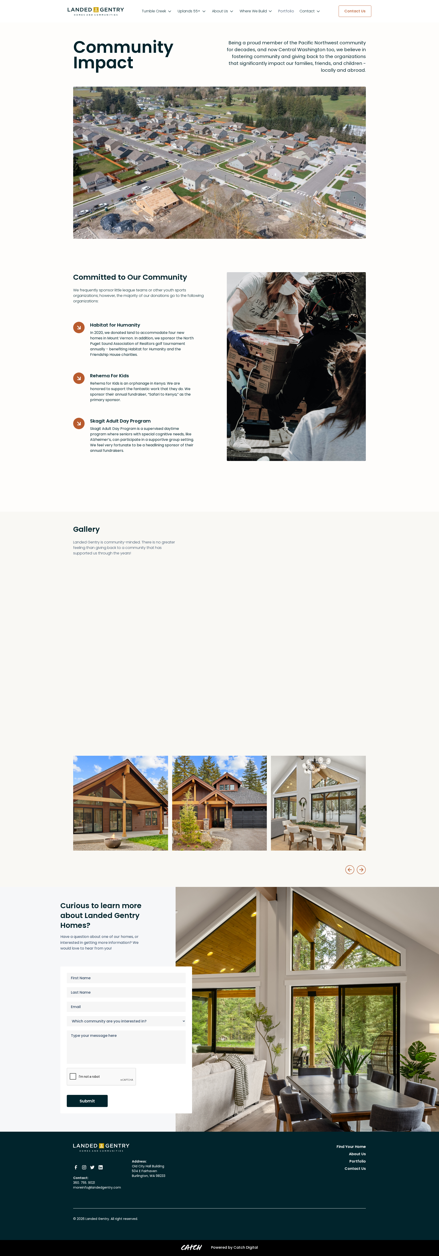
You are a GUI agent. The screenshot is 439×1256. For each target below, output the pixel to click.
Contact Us (355, 1168)
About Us (357, 1154)
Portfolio (286, 11)
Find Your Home (351, 1146)
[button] (157, 11)
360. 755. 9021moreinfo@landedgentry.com (97, 1185)
